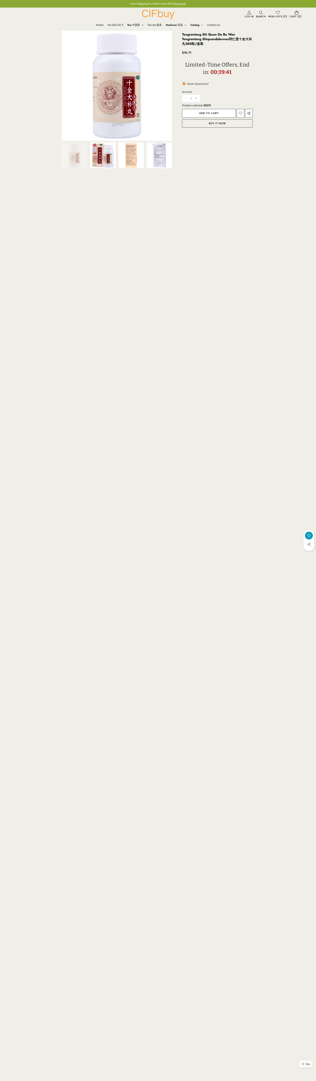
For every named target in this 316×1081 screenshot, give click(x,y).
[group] (74, 155)
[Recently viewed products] (309, 536)
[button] (261, 14)
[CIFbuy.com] (158, 14)
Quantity (187, 92)
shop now (180, 3)
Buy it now (217, 123)
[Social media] (309, 544)
